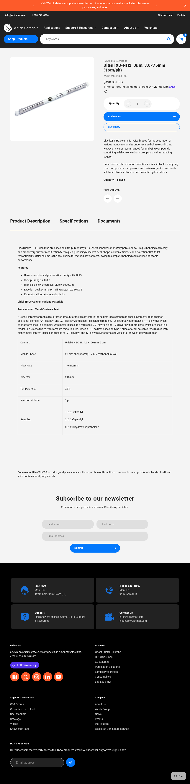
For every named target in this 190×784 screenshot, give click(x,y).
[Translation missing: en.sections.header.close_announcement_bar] (185, 5)
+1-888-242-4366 (39, 15)
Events (99, 719)
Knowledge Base (19, 729)
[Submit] (70, 762)
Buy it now (114, 127)
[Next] (156, 5)
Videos (14, 723)
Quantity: (114, 103)
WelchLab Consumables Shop (112, 729)
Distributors (102, 723)
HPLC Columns (103, 657)
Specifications (74, 221)
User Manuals (18, 714)
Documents (109, 221)
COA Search (17, 704)
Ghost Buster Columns (108, 652)
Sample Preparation (106, 671)
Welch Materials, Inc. (115, 75)
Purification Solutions (107, 666)
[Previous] (34, 5)
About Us (100, 704)
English (181, 15)
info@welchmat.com (15, 15)
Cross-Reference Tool (22, 709)
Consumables (103, 676)
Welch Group (102, 709)
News (98, 714)
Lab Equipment (103, 681)
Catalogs (15, 719)
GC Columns (102, 661)
